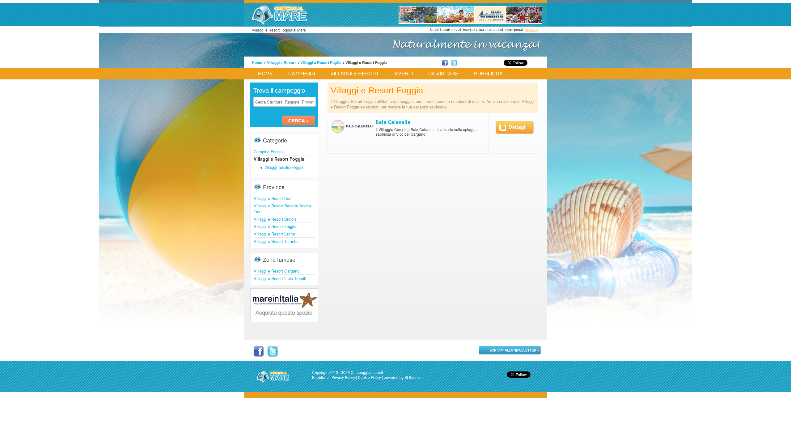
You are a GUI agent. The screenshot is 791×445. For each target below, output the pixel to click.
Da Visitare (443, 73)
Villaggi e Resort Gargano (276, 271)
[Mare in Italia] (284, 320)
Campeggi (301, 73)
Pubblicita (320, 377)
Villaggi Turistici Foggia (283, 167)
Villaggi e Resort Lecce (274, 234)
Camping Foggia (268, 152)
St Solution (413, 377)
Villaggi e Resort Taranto (276, 241)
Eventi (404, 73)
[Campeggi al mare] (279, 23)
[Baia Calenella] (352, 132)
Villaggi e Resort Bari (272, 198)
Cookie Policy (369, 377)
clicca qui (532, 30)
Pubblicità (488, 73)
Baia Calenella (393, 122)
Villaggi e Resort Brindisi (276, 219)
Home (257, 62)
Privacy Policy (343, 377)
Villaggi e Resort (281, 62)
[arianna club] (470, 22)
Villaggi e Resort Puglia (320, 62)
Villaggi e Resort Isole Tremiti (280, 278)
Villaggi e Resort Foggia (275, 226)
